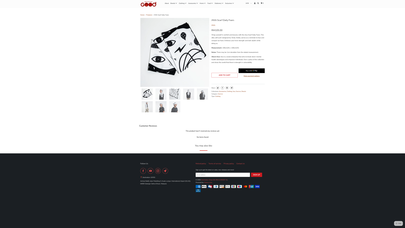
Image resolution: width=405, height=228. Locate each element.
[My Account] (255, 3)
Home (202, 3)
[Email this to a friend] (231, 87)
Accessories (192, 3)
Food (209, 3)
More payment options (252, 76)
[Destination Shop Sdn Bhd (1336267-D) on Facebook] (143, 171)
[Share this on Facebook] (222, 87)
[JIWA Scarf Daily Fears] (174, 52)
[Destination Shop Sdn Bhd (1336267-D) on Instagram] (158, 171)
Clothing (182, 3)
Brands (173, 3)
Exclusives (228, 3)
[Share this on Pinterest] (227, 87)
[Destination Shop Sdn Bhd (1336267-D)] (151, 4)
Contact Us (240, 163)
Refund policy (201, 163)
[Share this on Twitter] (217, 87)
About (167, 3)
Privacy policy (229, 163)
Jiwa (234, 91)
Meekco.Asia (208, 182)
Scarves (238, 91)
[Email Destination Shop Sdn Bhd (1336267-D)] (165, 171)
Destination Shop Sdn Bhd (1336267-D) (214, 180)
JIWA (213, 25)
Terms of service (215, 163)
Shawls (243, 91)
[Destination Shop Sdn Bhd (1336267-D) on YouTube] (151, 171)
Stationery (218, 3)
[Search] (258, 3)
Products (149, 15)
